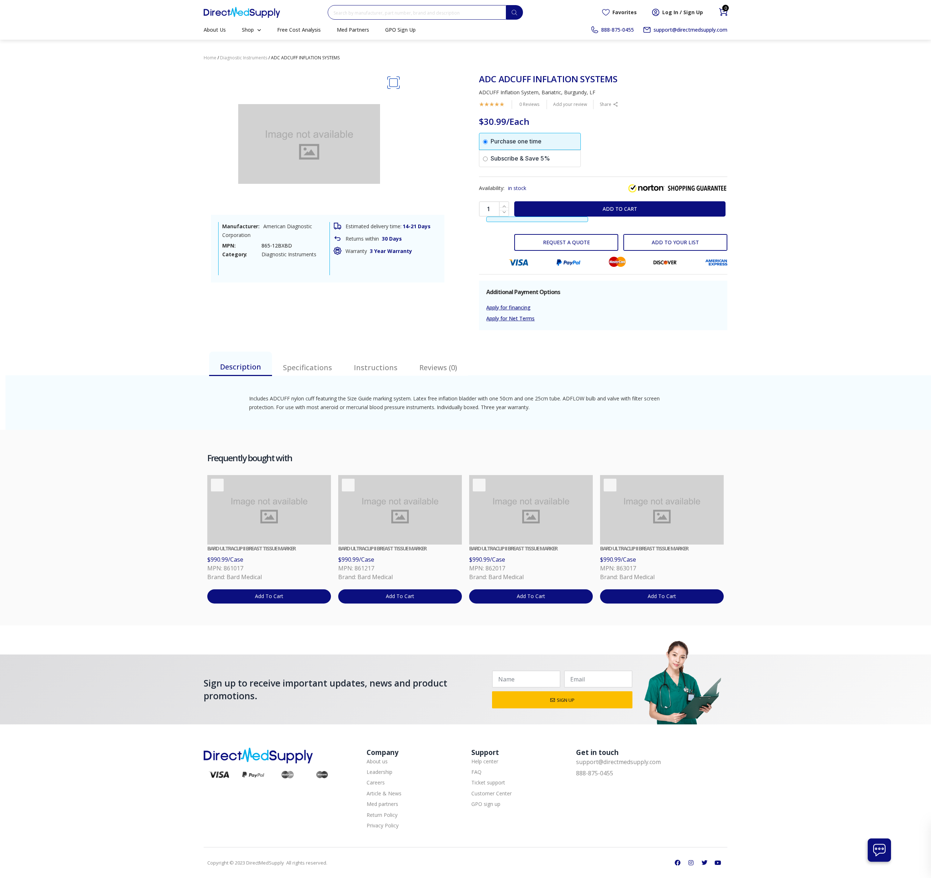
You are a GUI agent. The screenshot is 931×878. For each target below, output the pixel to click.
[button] (393, 82)
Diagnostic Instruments (243, 58)
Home (210, 58)
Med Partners (353, 29)
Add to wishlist (675, 242)
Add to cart (620, 208)
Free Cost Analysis (299, 29)
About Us (215, 29)
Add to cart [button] (269, 596)
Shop (248, 29)
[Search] (514, 12)
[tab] (240, 364)
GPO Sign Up (400, 29)
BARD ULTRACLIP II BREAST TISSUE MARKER (251, 548)
